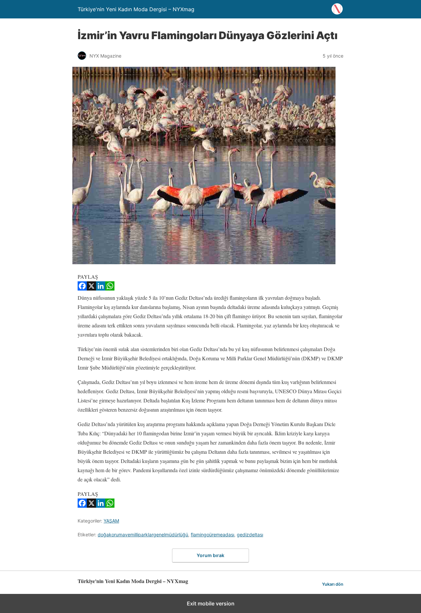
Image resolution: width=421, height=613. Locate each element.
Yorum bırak (210, 555)
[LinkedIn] (100, 288)
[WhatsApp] (109, 288)
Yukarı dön (332, 584)
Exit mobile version (211, 603)
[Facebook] (82, 288)
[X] (91, 288)
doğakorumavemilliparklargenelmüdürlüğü (143, 534)
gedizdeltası (250, 534)
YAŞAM (111, 521)
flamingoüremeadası (212, 534)
